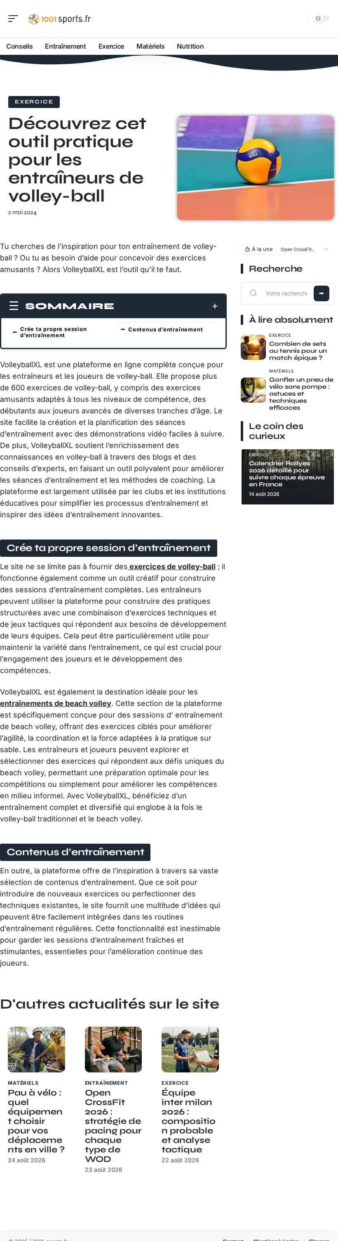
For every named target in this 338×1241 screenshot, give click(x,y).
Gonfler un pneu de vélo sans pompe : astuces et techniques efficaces (301, 393)
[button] (325, 249)
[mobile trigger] (15, 18)
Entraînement (106, 1083)
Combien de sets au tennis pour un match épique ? (298, 350)
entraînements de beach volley (55, 703)
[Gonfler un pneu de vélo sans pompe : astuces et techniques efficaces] (253, 390)
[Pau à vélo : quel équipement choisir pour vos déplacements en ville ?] (36, 1049)
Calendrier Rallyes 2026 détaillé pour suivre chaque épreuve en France (287, 474)
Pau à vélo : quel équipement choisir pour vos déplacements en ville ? (36, 1121)
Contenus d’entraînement (165, 329)
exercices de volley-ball (172, 566)
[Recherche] (301, 18)
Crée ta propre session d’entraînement (53, 332)
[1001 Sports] (59, 18)
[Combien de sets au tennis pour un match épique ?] (253, 347)
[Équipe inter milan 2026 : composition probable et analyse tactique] (190, 1049)
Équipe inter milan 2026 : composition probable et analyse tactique (189, 1121)
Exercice (34, 102)
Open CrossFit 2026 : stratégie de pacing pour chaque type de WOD (113, 1126)
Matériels (23, 1083)
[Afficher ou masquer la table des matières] (166, 306)
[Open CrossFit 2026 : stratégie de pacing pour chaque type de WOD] (113, 1049)
